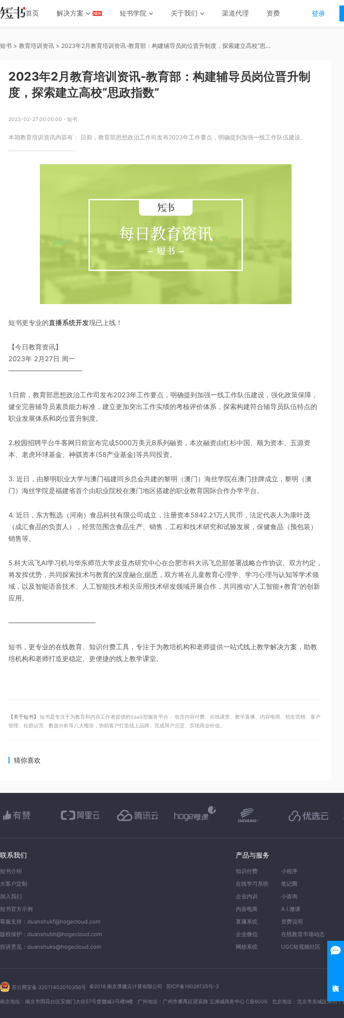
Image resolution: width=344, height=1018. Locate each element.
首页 (32, 13)
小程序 (289, 871)
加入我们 (11, 896)
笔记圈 (289, 883)
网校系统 (247, 946)
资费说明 (292, 921)
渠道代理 (235, 13)
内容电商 (247, 908)
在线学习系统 (252, 883)
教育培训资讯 (36, 45)
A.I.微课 (290, 908)
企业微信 (247, 934)
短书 (6, 45)
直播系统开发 (69, 322)
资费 (273, 13)
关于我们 (184, 13)
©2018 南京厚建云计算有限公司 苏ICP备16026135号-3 (154, 986)
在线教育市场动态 (303, 934)
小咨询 (289, 896)
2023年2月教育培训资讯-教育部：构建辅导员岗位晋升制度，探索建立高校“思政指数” (166, 45)
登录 (318, 13)
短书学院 (133, 13)
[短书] (13, 13)
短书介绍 (11, 871)
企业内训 (247, 896)
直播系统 (247, 921)
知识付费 (247, 871)
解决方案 (70, 13)
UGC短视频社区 (301, 946)
